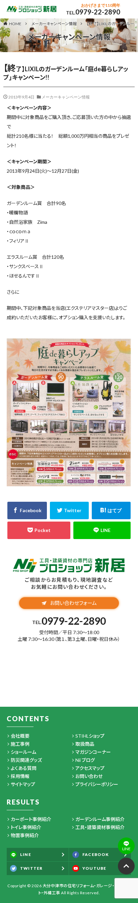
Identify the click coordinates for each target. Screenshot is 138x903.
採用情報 (20, 776)
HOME (15, 24)
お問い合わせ (88, 776)
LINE (25, 854)
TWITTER (31, 868)
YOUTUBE (94, 868)
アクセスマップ (90, 768)
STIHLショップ (90, 736)
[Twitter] (69, 510)
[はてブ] (111, 510)
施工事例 (20, 744)
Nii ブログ (85, 760)
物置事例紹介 (25, 835)
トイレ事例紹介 (26, 827)
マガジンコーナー (93, 752)
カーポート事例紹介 (31, 819)
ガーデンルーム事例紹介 (100, 819)
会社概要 (20, 736)
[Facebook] (27, 510)
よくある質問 (24, 768)
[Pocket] (39, 530)
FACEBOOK (95, 854)
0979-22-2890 (97, 12)
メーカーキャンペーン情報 (54, 23)
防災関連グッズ (26, 760)
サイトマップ (23, 784)
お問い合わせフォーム (73, 603)
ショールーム (23, 752)
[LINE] (102, 530)
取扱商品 (84, 744)
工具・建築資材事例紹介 (100, 827)
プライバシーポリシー (96, 784)
